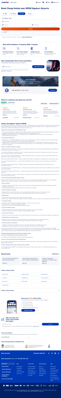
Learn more (30, 83)
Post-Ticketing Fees (54, 377)
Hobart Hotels (24, 281)
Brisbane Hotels (44, 274)
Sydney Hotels (5, 274)
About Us (41, 366)
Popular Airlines (5, 366)
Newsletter (41, 375)
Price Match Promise (54, 370)
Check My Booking (31, 366)
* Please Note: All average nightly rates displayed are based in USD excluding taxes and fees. (19, 334)
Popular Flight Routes (6, 369)
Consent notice (3, 70)
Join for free (52, 90)
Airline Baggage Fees (32, 371)
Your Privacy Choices (6, 378)
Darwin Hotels (44, 281)
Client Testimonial (42, 371)
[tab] (5, 13)
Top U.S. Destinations (6, 372)
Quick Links (4, 363)
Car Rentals (19, 370)
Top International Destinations (5, 375)
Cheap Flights (19, 366)
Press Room (41, 368)
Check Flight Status (32, 373)
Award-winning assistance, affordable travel (12, 341)
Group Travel (19, 373)
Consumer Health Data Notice (54, 379)
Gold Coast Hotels (44, 277)
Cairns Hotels (4, 281)
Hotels (8, 37)
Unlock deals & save (38, 66)
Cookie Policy (53, 368)
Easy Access (5, 353)
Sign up (50, 324)
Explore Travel (13, 2)
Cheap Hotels (19, 368)
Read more (5, 263)
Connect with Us (39, 353)
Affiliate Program (42, 370)
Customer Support (31, 368)
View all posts (55, 253)
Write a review (44, 103)
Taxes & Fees (52, 373)
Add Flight (5, 32)
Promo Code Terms (5, 337)
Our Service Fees (53, 375)
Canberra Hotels (5, 285)
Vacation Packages (20, 371)
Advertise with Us (42, 373)
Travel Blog (30, 375)
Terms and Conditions (34, 390)
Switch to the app (28, 310)
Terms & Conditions (54, 371)
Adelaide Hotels (25, 277)
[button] (38, 2)
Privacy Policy (9, 70)
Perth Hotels (4, 277)
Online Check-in (31, 370)
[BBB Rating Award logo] (54, 347)
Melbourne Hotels (25, 274)
